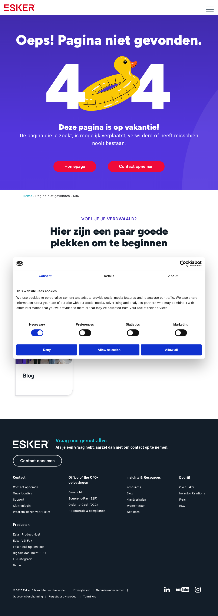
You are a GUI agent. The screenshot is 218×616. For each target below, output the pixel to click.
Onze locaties (22, 493)
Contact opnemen (136, 166)
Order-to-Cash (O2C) (83, 504)
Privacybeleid (81, 590)
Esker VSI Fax (22, 540)
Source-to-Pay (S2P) (83, 498)
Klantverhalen (136, 499)
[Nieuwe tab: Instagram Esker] (198, 589)
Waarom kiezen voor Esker (31, 512)
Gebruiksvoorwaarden (110, 590)
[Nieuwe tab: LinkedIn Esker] (167, 589)
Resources (133, 487)
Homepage (75, 166)
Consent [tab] (45, 276)
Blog (129, 493)
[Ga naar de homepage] (31, 444)
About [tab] (173, 276)
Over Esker (186, 487)
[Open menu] (210, 9)
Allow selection (109, 350)
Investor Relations (192, 493)
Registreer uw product (63, 596)
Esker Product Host (26, 534)
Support (18, 499)
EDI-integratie (22, 559)
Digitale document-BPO (29, 553)
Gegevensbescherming (28, 596)
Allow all (171, 350)
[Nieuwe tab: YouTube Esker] (182, 589)
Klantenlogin (22, 505)
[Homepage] (19, 9)
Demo (17, 565)
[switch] (85, 332)
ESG (182, 505)
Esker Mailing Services (28, 547)
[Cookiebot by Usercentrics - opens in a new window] (183, 263)
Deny (47, 350)
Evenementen (136, 505)
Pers (182, 499)
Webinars (133, 512)
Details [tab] (109, 276)
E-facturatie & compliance (87, 511)
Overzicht (75, 492)
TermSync (89, 596)
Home (27, 196)
